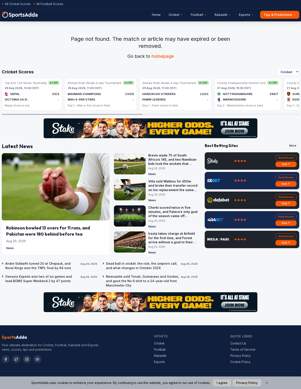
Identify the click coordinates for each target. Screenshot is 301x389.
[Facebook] (6, 359)
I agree (222, 383)
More (292, 145)
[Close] (267, 383)
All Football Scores (49, 4)
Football (197, 15)
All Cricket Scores (18, 4)
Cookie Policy (240, 362)
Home (156, 15)
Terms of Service (242, 349)
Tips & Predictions (278, 15)
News (10, 248)
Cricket (174, 15)
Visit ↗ (286, 164)
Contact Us (238, 343)
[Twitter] (16, 359)
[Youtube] (37, 359)
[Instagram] (27, 359)
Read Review (286, 157)
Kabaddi (221, 15)
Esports (244, 15)
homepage (163, 56)
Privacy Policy (240, 355)
